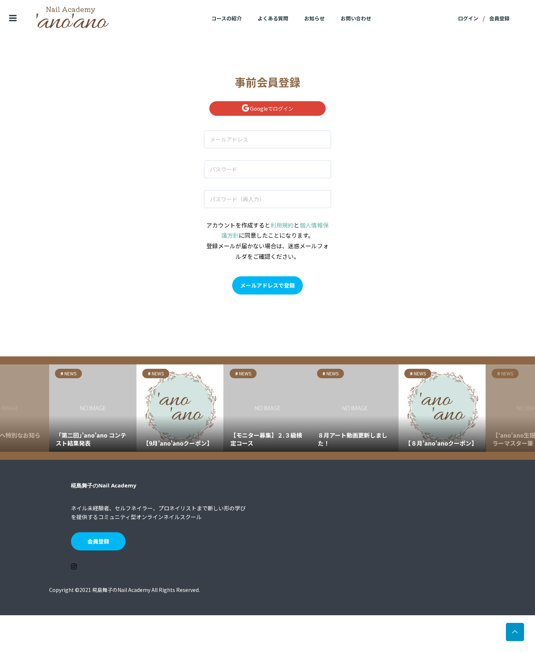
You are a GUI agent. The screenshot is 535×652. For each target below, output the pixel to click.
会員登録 (499, 18)
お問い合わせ (356, 18)
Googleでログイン (271, 108)
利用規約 (282, 225)
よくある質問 (273, 18)
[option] (92, 408)
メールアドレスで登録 (267, 285)
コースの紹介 (226, 18)
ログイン (468, 18)
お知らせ (314, 18)
